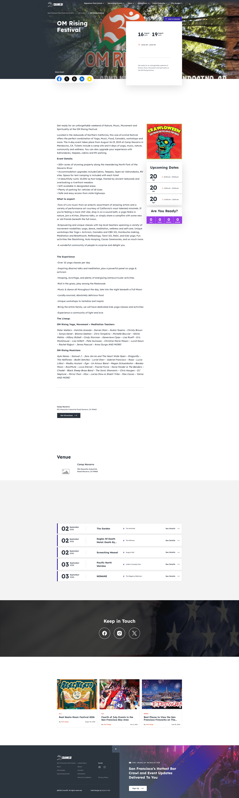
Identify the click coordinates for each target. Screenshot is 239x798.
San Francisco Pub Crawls (66, 763)
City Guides (176, 3)
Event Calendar (159, 3)
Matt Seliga (65, 722)
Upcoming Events (115, 3)
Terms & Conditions (84, 777)
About (80, 767)
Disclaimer (81, 774)
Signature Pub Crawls (93, 3)
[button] (189, 4)
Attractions (142, 3)
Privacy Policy (103, 777)
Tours (130, 3)
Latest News (82, 763)
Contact (80, 770)
